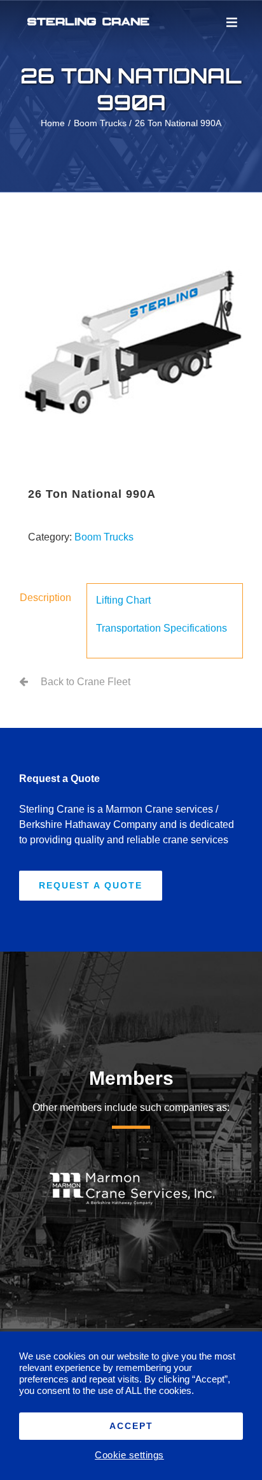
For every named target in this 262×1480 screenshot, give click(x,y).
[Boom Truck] (131, 343)
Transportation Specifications (161, 628)
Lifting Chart (123, 600)
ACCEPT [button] (131, 1426)
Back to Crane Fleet (85, 681)
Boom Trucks (104, 537)
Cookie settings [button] (129, 1455)
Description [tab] (45, 597)
